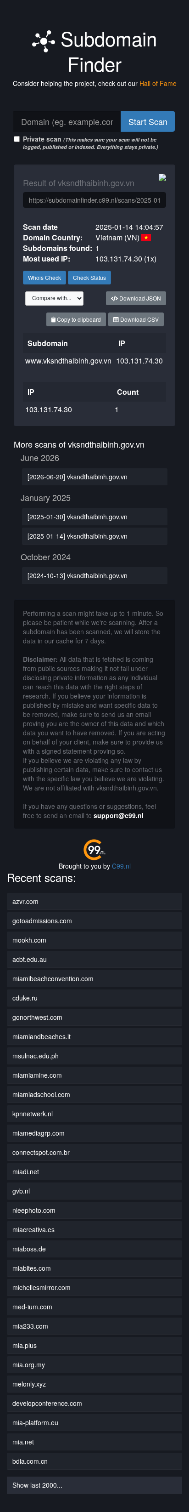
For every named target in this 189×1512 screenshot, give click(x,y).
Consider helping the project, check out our (95, 83)
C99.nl (121, 865)
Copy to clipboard (78, 319)
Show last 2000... (37, 1484)
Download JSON (139, 298)
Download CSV (139, 319)
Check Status (89, 277)
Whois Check (44, 277)
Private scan (90, 142)
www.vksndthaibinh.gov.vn (68, 360)
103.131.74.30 (139, 360)
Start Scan (147, 121)
